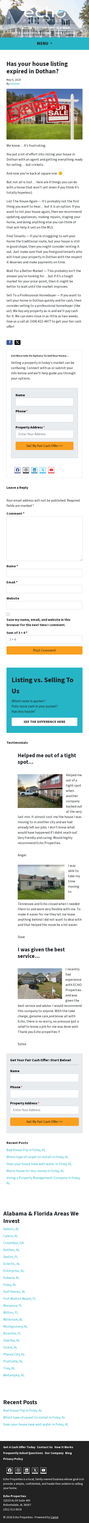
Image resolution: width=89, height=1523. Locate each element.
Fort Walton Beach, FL (19, 1298)
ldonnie (15, 84)
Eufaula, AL (11, 1277)
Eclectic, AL (11, 1263)
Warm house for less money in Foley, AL (35, 1171)
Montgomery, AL (15, 1326)
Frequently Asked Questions (23, 1453)
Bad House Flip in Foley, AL (25, 1150)
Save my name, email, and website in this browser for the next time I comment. (38, 622)
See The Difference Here (44, 721)
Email (11, 582)
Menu (43, 43)
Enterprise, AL (13, 1270)
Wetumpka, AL (14, 1375)
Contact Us (45, 1447)
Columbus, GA (13, 1243)
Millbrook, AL (13, 1319)
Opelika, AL (11, 1340)
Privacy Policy (13, 1459)
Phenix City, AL (14, 1354)
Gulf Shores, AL (14, 1291)
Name (20, 395)
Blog (68, 1453)
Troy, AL (9, 1368)
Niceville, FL (12, 1333)
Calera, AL (10, 1236)
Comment (15, 513)
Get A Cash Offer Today (31, 33)
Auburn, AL (11, 1229)
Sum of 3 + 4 (16, 632)
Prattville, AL (13, 1361)
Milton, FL (10, 1312)
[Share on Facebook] (9, 342)
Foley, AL (9, 1284)
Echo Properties (14, 1496)
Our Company (66, 33)
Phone (22, 411)
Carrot (54, 1517)
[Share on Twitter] (17, 342)
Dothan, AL (11, 1250)
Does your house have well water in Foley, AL (39, 1164)
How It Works (63, 1447)
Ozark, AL (10, 1347)
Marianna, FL (12, 1305)
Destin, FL (10, 1256)
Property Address (30, 427)
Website (12, 598)
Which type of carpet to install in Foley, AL (37, 1157)
